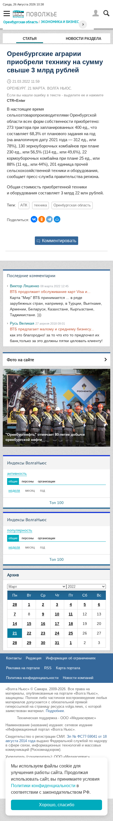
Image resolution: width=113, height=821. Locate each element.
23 (43, 633)
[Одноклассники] (41, 219)
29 (29, 643)
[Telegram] (49, 219)
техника (40, 205)
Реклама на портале (23, 668)
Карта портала (68, 668)
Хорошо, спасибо (56, 804)
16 (43, 624)
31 (57, 643)
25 (71, 633)
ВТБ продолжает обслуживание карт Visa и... (50, 291)
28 (15, 604)
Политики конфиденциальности (43, 785)
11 (71, 614)
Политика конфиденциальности (32, 678)
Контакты (13, 658)
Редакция (33, 658)
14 (15, 624)
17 (57, 624)
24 (57, 633)
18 (71, 624)
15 (29, 624)
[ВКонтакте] (34, 219)
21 (15, 633)
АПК (23, 205)
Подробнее (55, 711)
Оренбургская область (20, 22)
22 (29, 633)
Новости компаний (78, 678)
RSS (48, 668)
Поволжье (41, 14)
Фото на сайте (20, 359)
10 (57, 614)
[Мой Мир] (57, 219)
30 (43, 643)
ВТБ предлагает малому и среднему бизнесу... (52, 329)
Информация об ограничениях (71, 658)
